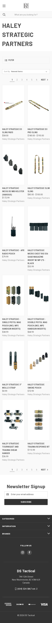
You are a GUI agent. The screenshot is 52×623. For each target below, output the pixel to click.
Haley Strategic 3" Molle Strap (11, 386)
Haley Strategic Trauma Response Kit (39, 445)
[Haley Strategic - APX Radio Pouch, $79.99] (13, 227)
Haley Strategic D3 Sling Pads (12, 131)
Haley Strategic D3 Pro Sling (37, 131)
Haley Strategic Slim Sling (39, 190)
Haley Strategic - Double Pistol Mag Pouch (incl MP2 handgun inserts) (37, 324)
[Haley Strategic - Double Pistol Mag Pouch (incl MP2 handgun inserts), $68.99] (38, 295)
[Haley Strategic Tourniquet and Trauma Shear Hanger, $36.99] (13, 420)
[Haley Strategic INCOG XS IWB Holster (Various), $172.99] (13, 164)
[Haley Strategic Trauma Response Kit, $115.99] (38, 420)
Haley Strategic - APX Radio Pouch (13, 252)
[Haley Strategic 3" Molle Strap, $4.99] (13, 361)
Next (43, 80)
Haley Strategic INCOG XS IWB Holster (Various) (13, 191)
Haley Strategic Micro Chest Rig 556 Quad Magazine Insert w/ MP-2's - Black (38, 257)
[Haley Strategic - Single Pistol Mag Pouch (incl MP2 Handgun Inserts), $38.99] (13, 295)
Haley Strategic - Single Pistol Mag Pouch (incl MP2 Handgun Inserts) (11, 324)
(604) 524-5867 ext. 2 (27, 589)
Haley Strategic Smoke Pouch (36, 386)
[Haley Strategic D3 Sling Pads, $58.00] (13, 105)
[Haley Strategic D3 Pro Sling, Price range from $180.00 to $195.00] (38, 105)
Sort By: (7, 71)
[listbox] (30, 71)
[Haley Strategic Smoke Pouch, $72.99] (38, 361)
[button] (26, 60)
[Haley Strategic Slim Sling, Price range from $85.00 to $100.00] (38, 164)
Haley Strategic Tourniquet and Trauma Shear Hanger (10, 448)
